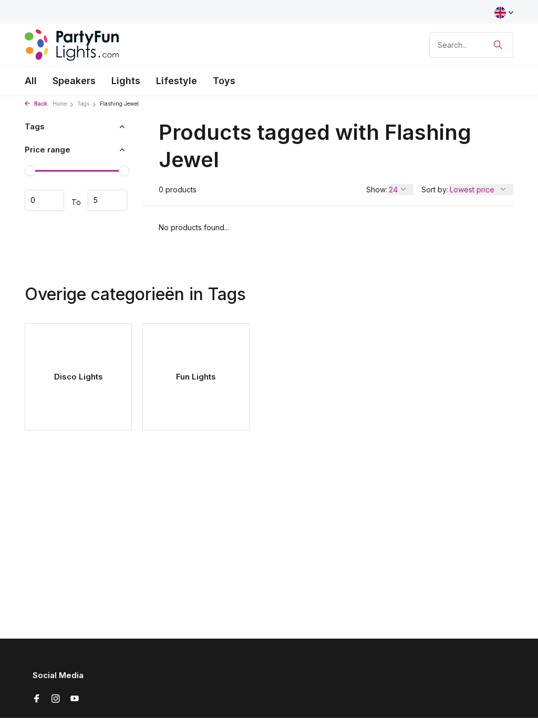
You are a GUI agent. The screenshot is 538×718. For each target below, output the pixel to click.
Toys (224, 80)
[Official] (72, 45)
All (31, 80)
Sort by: (434, 189)
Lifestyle (176, 80)
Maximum (107, 200)
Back (40, 103)
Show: (376, 189)
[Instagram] (55, 699)
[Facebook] (37, 699)
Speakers (74, 80)
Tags (83, 103)
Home (60, 103)
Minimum (44, 200)
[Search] (497, 44)
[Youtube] (74, 699)
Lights (125, 80)
